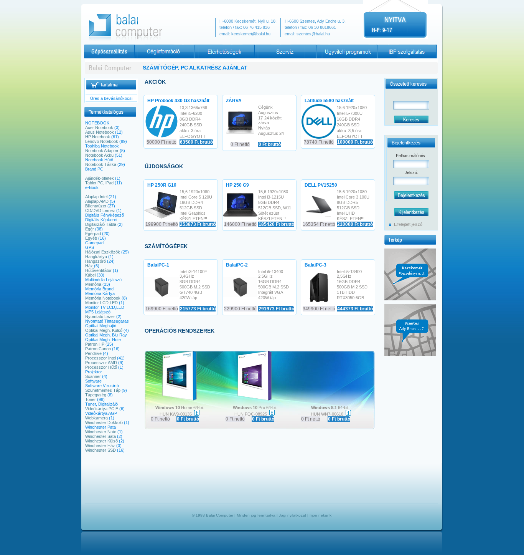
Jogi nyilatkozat (292, 515)
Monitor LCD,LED (101, 302)
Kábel (90, 275)
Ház (89, 265)
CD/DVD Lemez (100, 210)
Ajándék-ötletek (99, 178)
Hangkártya (96, 256)
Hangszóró (95, 261)
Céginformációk (147, 47)
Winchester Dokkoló (104, 422)
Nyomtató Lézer (100, 316)
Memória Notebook (102, 298)
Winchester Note (100, 431)
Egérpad (93, 233)
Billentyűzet (95, 206)
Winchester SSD (100, 450)
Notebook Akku (99, 155)
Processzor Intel (100, 358)
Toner (90, 399)
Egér (89, 229)
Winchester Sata (100, 436)
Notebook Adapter (102, 150)
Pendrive (93, 353)
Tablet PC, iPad (99, 183)
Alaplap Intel (96, 196)
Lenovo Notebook (101, 141)
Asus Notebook (99, 132)
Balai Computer (219, 515)
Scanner (93, 376)
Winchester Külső (101, 441)
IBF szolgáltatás (390, 47)
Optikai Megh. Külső (103, 330)
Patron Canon (98, 348)
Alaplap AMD (97, 201)
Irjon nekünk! (321, 515)
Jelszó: (411, 172)
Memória (93, 284)
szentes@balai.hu (313, 33)
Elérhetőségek (207, 47)
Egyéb (91, 238)
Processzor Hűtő (101, 367)
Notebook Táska (100, 164)
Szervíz (261, 47)
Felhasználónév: (411, 155)
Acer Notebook (99, 127)
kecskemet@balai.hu (250, 33)
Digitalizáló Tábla (100, 224)
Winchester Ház (100, 445)
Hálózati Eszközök (102, 252)
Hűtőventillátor (98, 270)
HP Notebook (97, 136)
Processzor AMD (101, 362)
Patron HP (94, 344)
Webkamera (96, 418)
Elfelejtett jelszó (408, 224)
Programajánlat (329, 47)
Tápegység (95, 395)
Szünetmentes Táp (102, 390)
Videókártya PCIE (101, 408)
